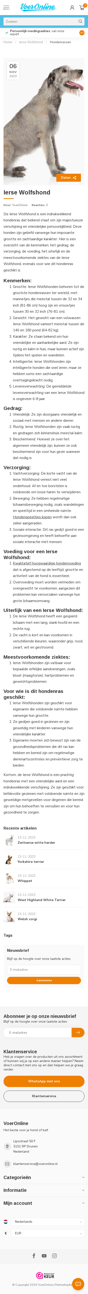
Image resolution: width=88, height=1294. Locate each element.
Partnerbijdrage (65, 1285)
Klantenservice (44, 1096)
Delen (66, 177)
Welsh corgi (27, 919)
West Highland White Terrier (42, 900)
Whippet (25, 881)
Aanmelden (44, 980)
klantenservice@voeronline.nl (35, 1164)
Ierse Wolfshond (31, 42)
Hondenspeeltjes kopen (32, 516)
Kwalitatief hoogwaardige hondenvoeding (47, 563)
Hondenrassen (60, 42)
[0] (81, 7)
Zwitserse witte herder (36, 842)
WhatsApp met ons (44, 1081)
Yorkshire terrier (31, 862)
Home (8, 42)
